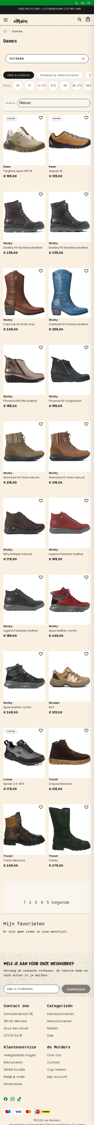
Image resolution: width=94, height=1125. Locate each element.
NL (76, 3)
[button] (38, 118)
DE (89, 3)
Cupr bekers (56, 1069)
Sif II (51, 707)
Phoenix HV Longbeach (65, 401)
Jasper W (55, 171)
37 (29, 85)
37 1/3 (41, 85)
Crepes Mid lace (60, 784)
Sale (50, 1035)
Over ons (54, 1055)
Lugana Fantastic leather (66, 554)
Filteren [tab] (17, 59)
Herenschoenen (59, 1021)
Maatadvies (13, 1084)
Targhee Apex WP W (17, 171)
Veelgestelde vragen (20, 1055)
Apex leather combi (63, 631)
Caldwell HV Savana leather (68, 324)
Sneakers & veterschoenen (59, 75)
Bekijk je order (14, 1077)
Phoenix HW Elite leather (20, 401)
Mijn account (57, 1077)
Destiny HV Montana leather (22, 248)
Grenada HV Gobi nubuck (21, 477)
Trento (53, 860)
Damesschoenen (60, 1014)
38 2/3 (77, 85)
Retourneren (13, 1062)
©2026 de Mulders (47, 1120)
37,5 (53, 85)
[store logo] (20, 21)
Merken (52, 1028)
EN (82, 3)
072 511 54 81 (13, 1035)
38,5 (89, 85)
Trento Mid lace (14, 860)
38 (65, 85)
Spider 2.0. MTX (13, 784)
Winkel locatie (14, 1069)
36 (18, 85)
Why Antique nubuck (17, 554)
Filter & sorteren (18, 75)
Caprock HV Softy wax (18, 324)
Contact (53, 1062)
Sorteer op (10, 103)
